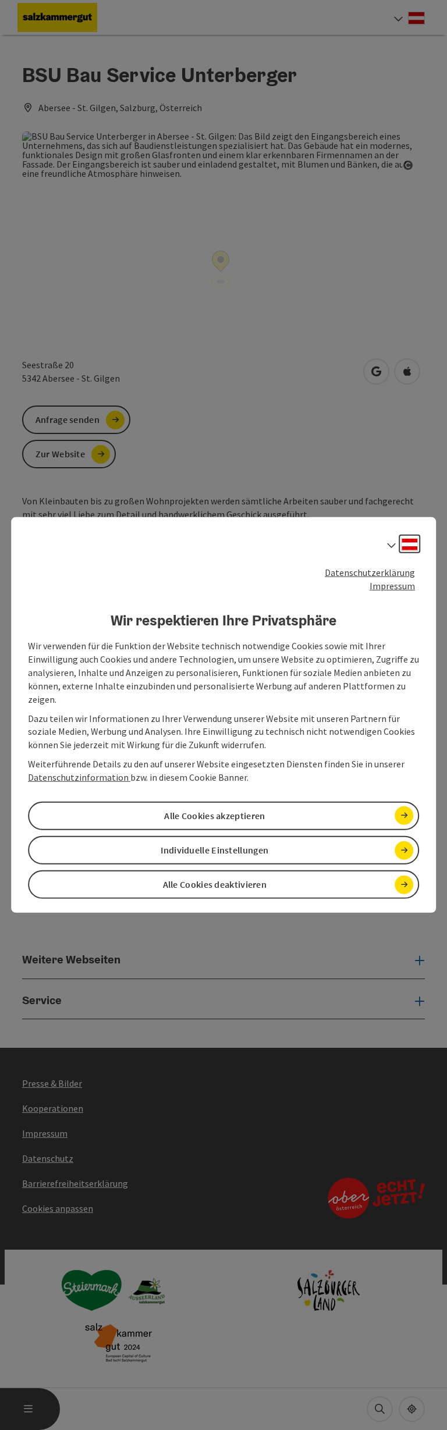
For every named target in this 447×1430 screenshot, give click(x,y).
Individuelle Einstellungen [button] (214, 850)
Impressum (392, 586)
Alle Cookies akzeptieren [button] (214, 815)
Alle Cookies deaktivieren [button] (215, 884)
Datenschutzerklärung (370, 572)
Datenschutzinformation (79, 777)
